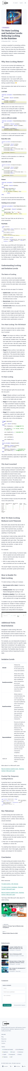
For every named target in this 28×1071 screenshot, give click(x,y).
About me (3, 1041)
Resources (3, 1039)
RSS (25, 1066)
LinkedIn (6, 1066)
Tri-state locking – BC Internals (9, 884)
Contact (3, 1043)
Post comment (7, 1005)
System (21, 2)
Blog (2, 1036)
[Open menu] (25, 3)
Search (16, 2)
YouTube (18, 1066)
